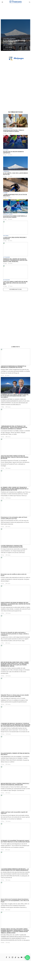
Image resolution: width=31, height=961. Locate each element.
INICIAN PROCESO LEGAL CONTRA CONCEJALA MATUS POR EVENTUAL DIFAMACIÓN (15, 784)
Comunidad (6, 38)
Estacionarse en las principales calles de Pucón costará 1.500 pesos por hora (14, 518)
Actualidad (6, 257)
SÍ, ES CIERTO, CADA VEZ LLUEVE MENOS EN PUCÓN (14, 41)
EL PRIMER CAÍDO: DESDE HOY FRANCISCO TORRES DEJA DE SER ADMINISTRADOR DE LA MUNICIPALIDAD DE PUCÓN (14, 489)
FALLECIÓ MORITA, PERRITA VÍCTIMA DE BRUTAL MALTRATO (15, 754)
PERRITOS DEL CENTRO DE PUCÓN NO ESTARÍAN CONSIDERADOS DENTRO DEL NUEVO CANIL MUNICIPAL (15, 260)
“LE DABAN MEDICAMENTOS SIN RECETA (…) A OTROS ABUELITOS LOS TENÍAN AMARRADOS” (15, 869)
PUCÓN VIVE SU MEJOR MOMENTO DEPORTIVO (13, 152)
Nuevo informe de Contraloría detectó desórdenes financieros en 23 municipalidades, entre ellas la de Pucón (15, 900)
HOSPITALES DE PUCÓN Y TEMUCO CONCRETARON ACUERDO (13, 131)
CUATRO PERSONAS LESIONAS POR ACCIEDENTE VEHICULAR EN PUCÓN (12, 546)
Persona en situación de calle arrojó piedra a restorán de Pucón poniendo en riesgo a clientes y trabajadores (15, 634)
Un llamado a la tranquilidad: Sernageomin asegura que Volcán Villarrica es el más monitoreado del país (15, 841)
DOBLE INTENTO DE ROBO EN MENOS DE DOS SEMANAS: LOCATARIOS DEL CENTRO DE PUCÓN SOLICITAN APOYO (15, 604)
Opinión (5, 192)
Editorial (6, 149)
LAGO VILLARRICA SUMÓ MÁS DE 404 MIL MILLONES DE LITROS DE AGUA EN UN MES (15, 283)
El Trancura (12, 38)
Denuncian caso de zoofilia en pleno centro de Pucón (13, 575)
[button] (27, 957)
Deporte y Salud (7, 128)
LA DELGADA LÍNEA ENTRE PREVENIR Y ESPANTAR (15, 238)
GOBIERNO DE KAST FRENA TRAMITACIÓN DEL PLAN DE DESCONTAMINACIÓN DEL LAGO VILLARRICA (15, 396)
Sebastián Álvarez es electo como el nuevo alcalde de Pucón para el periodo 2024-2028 (15, 695)
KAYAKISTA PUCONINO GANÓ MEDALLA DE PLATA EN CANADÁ (15, 216)
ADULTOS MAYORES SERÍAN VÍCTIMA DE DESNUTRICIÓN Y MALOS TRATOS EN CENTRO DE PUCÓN (14, 457)
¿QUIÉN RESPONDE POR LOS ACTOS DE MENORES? (15, 195)
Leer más (8, 47)
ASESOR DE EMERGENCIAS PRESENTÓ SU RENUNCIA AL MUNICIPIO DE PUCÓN (13, 367)
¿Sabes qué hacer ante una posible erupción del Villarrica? (14, 812)
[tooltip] (6, 957)
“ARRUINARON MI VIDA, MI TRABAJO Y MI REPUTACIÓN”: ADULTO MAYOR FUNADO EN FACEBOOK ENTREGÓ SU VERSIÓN (14, 427)
